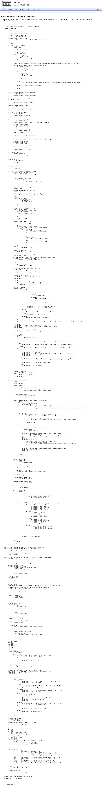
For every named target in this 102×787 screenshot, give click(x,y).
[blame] (11, 20)
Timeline (10, 9)
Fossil (8, 784)
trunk (45, 19)
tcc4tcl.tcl (8, 19)
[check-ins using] (17, 20)
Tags (28, 9)
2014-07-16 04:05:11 (34, 19)
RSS (12, 784)
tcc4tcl (17, 2)
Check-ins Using (6, 12)
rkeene (83, 19)
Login (98, 9)
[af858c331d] (24, 19)
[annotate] (6, 20)
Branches (22, 9)
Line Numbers (27, 12)
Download (14, 12)
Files (16, 9)
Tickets (33, 9)
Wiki (39, 9)
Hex (20, 12)
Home (3, 9)
